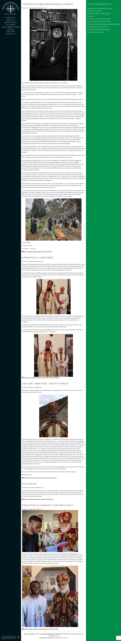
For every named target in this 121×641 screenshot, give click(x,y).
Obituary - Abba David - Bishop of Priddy (98, 14)
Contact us (11, 34)
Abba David (27, 478)
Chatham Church (48, 629)
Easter (52, 499)
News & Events (10, 22)
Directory (10, 31)
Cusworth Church (41, 378)
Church (48, 499)
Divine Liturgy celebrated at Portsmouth (98, 30)
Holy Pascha (29, 483)
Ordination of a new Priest (38, 257)
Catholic (43, 499)
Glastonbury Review (11, 27)
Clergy (44, 252)
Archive (10, 29)
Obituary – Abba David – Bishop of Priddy (45, 383)
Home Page (10, 18)
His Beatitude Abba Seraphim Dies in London (47, 4)
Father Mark (49, 378)
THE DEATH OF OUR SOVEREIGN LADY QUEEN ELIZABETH (103, 24)
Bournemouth (36, 499)
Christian (55, 629)
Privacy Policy (43, 638)
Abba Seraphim (28, 252)
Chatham (40, 629)
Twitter (26, 634)
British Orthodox (37, 252)
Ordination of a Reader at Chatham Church (47, 505)
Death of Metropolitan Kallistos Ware (97, 27)
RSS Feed (58, 634)
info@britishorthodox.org (47, 634)
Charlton (35, 629)
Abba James (27, 378)
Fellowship (10, 24)
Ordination (56, 378)
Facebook (31, 634)
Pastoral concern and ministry (95, 32)
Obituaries (49, 252)
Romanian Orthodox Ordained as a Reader (98, 22)
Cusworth (33, 378)
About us (10, 20)
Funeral (48, 478)
